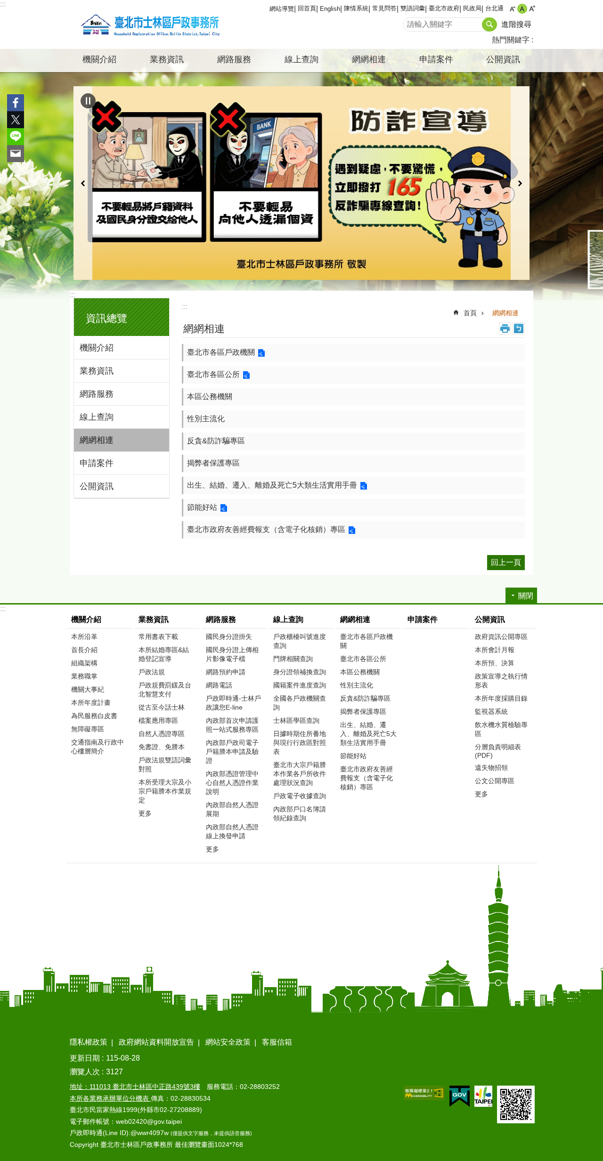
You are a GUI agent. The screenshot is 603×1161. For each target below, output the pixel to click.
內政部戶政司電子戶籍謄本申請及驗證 (232, 751)
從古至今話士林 (162, 707)
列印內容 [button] (505, 328)
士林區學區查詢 (296, 720)
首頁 (470, 313)
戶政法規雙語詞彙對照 (165, 764)
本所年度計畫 (91, 702)
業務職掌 (84, 676)
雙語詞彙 (412, 8)
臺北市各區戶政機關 (221, 352)
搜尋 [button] (489, 24)
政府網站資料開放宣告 (156, 1042)
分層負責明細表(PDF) (498, 751)
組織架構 (84, 663)
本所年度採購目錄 (501, 698)
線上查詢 (97, 417)
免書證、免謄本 (162, 747)
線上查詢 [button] (301, 59)
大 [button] (532, 9)
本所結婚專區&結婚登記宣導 (164, 654)
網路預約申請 (225, 672)
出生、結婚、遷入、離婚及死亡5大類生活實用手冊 (272, 485)
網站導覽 (281, 8)
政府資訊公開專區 (501, 636)
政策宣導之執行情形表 (501, 680)
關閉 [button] (525, 596)
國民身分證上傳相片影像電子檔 (232, 654)
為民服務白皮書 (94, 715)
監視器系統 (491, 711)
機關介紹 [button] (99, 59)
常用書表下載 (158, 636)
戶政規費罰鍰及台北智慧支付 (165, 689)
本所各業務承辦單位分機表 (110, 1098)
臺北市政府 (444, 8)
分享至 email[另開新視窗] (15, 153)
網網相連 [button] (369, 59)
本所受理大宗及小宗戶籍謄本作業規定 (165, 791)
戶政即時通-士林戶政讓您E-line (233, 703)
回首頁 (307, 8)
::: (3, 4)
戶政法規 (152, 672)
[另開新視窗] (301, 182)
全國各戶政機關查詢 (299, 703)
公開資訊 (97, 486)
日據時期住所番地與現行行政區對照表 (299, 742)
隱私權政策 (88, 1042)
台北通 (494, 8)
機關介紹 (97, 347)
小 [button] (512, 9)
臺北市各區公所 (213, 374)
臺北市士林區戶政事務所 (148, 24)
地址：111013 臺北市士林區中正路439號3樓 (135, 1086)
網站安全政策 (228, 1042)
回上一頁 (506, 562)
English (330, 8)
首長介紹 (84, 650)
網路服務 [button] (234, 59)
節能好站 (202, 507)
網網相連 (97, 440)
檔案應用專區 (158, 720)
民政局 (472, 8)
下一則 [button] (520, 182)
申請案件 (436, 59)
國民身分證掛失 (229, 636)
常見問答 (384, 8)
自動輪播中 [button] (88, 100)
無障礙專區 (87, 729)
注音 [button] (519, 328)
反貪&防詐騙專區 (216, 441)
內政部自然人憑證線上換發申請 (232, 831)
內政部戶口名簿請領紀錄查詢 (299, 813)
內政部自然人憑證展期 (232, 809)
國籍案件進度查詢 (299, 685)
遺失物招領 (491, 767)
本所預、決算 (494, 663)
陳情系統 (356, 8)
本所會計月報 (494, 650)
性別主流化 (206, 419)
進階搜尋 (516, 24)
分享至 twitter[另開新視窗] (15, 119)
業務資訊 (97, 371)
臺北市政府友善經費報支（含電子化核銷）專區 (266, 529)
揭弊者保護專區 (213, 463)
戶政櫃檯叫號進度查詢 (299, 641)
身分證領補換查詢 (299, 672)
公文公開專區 (494, 781)
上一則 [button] (82, 182)
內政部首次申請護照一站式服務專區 (232, 725)
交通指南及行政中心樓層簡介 (97, 746)
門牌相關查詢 (293, 658)
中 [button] (522, 9)
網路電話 (219, 685)
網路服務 (97, 394)
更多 (145, 813)
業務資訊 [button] (167, 59)
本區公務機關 (209, 396)
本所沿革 (84, 636)
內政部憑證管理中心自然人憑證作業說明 (232, 782)
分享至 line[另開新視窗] (15, 136)
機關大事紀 (87, 689)
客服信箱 (277, 1042)
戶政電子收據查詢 (299, 796)
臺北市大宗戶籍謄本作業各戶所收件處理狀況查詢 (299, 773)
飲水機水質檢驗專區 (501, 729)
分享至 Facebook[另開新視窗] (15, 102)
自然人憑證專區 (162, 733)
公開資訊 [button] (503, 59)
